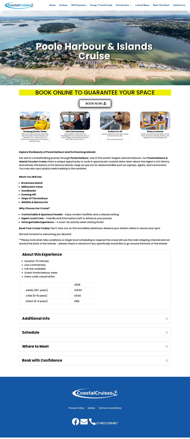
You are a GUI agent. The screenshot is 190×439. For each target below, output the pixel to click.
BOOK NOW (94, 103)
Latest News (142, 5)
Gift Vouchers (78, 5)
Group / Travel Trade (101, 5)
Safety (91, 408)
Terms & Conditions (110, 408)
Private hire (122, 5)
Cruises (63, 5)
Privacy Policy (76, 408)
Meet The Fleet (161, 5)
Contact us (179, 5)
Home (52, 5)
